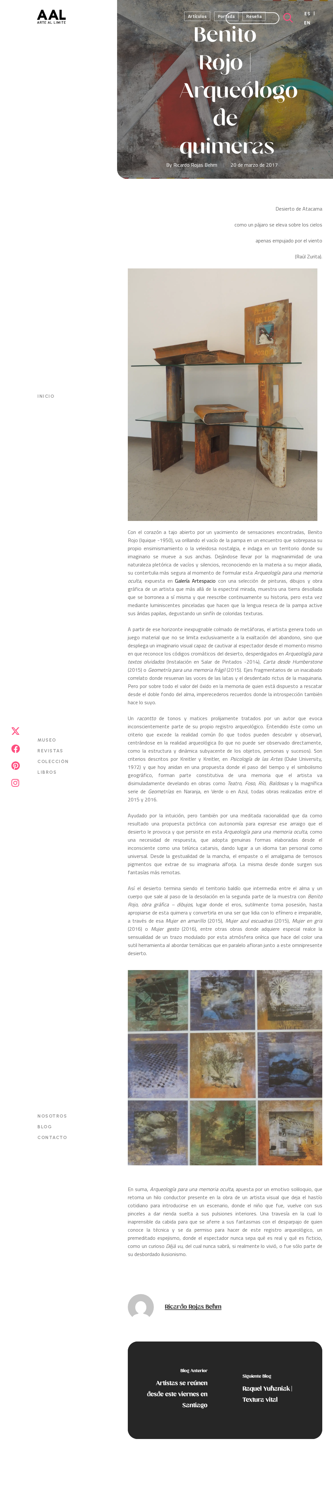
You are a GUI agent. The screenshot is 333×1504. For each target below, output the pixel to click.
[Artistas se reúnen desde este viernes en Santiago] (176, 1390)
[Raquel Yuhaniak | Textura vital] (273, 1390)
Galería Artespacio (195, 581)
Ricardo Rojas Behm (195, 165)
